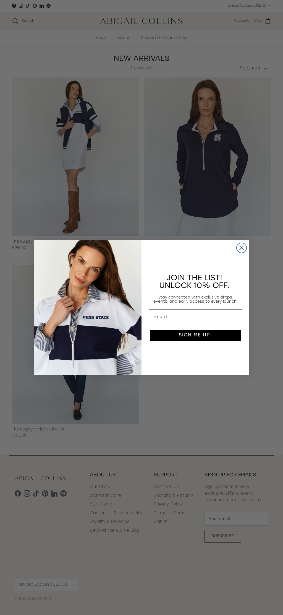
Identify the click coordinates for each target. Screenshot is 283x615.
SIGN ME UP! (195, 335)
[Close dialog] (242, 248)
